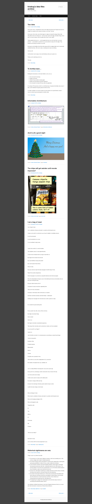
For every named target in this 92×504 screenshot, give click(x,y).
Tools (40, 16)
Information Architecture (37, 101)
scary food (43, 216)
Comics (32, 127)
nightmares (38, 488)
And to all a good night (36, 133)
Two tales (31, 24)
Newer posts (61, 20)
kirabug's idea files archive (36, 7)
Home (29, 16)
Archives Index (35, 16)
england (44, 488)
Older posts (30, 20)
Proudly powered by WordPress (46, 499)
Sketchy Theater (37, 127)
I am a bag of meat (35, 222)
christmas (45, 162)
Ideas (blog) (33, 62)
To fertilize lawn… (34, 69)
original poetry (41, 444)
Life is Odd (36, 216)
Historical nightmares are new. (39, 450)
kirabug (38, 26)
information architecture (47, 127)
